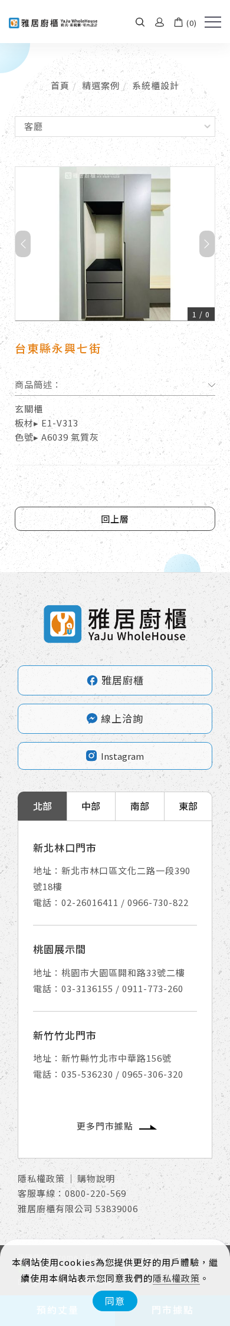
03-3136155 (87, 988)
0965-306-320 (152, 1074)
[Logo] (53, 21)
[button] (140, 21)
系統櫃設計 (155, 85)
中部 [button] (90, 806)
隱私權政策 (176, 1278)
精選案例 (101, 85)
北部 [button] (42, 806)
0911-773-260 (152, 988)
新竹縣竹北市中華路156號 (116, 1058)
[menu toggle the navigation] (213, 22)
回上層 (115, 519)
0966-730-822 (158, 902)
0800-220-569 (95, 1193)
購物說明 (96, 1178)
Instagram (122, 756)
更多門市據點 (105, 1126)
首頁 (60, 85)
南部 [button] (139, 806)
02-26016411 (90, 902)
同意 (115, 1301)
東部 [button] (188, 806)
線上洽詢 (122, 718)
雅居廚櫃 (115, 679)
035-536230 (87, 1074)
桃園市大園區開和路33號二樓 (123, 972)
